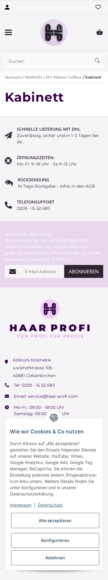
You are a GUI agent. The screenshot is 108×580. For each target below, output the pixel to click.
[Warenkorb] (99, 32)
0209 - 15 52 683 (38, 385)
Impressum (21, 504)
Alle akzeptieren (55, 520)
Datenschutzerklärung (28, 246)
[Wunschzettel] (98, 7)
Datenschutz (50, 504)
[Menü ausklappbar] (8, 32)
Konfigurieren (55, 540)
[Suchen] (100, 61)
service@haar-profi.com (53, 396)
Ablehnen (55, 557)
